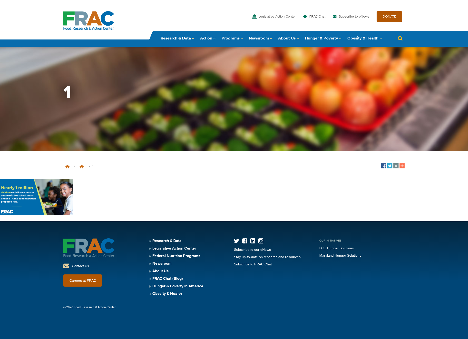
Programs (231, 38)
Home (67, 166)
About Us (287, 38)
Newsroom (259, 38)
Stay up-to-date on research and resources (267, 257)
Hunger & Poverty (321, 38)
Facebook (244, 240)
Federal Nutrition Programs (176, 256)
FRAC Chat (317, 16)
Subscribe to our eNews (252, 250)
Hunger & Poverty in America (177, 286)
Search (400, 38)
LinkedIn (252, 240)
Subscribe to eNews (354, 16)
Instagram (260, 240)
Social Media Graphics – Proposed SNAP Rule (81, 166)
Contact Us (80, 266)
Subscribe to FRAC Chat (253, 264)
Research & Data (176, 38)
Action (206, 38)
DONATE (389, 16)
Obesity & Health (363, 38)
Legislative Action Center (277, 16)
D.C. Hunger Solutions (336, 248)
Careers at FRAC (82, 280)
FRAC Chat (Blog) (167, 279)
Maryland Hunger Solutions (340, 255)
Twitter (236, 240)
